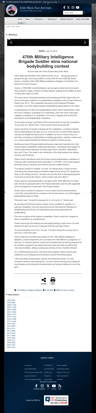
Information (38, 19)
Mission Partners (67, 19)
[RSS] (60, 386)
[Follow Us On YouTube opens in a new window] (54, 386)
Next (84, 42)
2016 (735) (11, 323)
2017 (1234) (11, 321)
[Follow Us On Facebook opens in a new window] (36, 386)
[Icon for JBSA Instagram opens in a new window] (73, 7)
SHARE (43, 284)
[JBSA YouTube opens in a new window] (77, 7)
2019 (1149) (11, 316)
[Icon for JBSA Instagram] (42, 386)
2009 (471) (11, 340)
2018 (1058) (11, 319)
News (27, 19)
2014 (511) (11, 328)
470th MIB (49, 290)
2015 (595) (11, 326)
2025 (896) (11, 302)
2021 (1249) (11, 312)
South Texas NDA (82, 19)
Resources (52, 19)
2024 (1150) (11, 305)
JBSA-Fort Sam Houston (65, 290)
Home (20, 19)
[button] (51, 2)
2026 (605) (11, 300)
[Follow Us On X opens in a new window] (48, 386)
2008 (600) (11, 342)
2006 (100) (11, 347)
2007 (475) (11, 345)
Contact (21, 23)
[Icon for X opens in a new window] (68, 7)
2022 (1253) (11, 309)
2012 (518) (11, 333)
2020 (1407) (11, 314)
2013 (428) (11, 330)
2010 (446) (11, 338)
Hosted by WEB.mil (33, 400)
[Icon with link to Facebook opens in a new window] (64, 7)
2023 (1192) (11, 307)
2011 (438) (11, 335)
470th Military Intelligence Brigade (29, 290)
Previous (11, 42)
